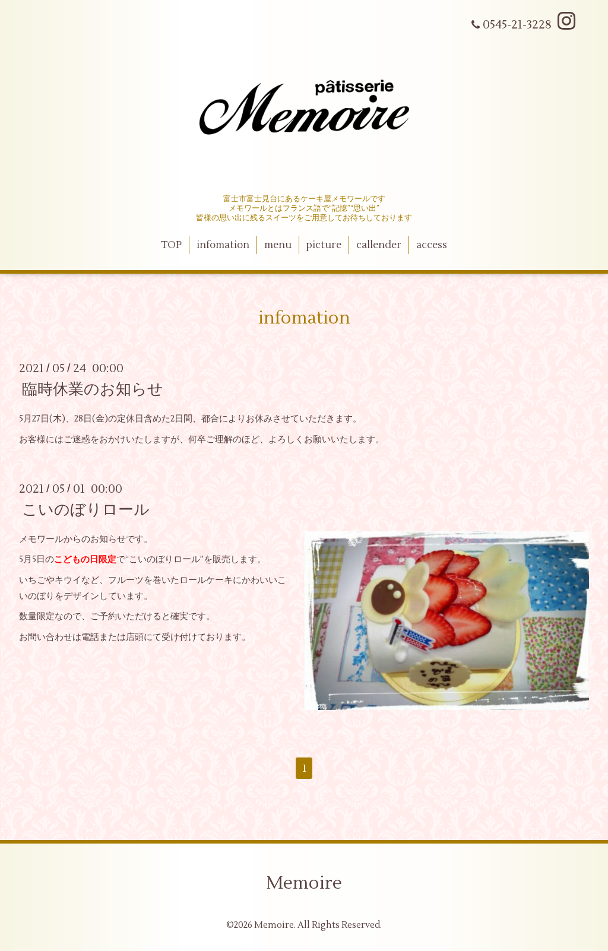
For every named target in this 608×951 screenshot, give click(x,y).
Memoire (304, 883)
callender (378, 245)
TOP (171, 245)
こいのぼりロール (86, 510)
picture (323, 245)
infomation (223, 245)
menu (278, 245)
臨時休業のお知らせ (92, 389)
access (431, 245)
